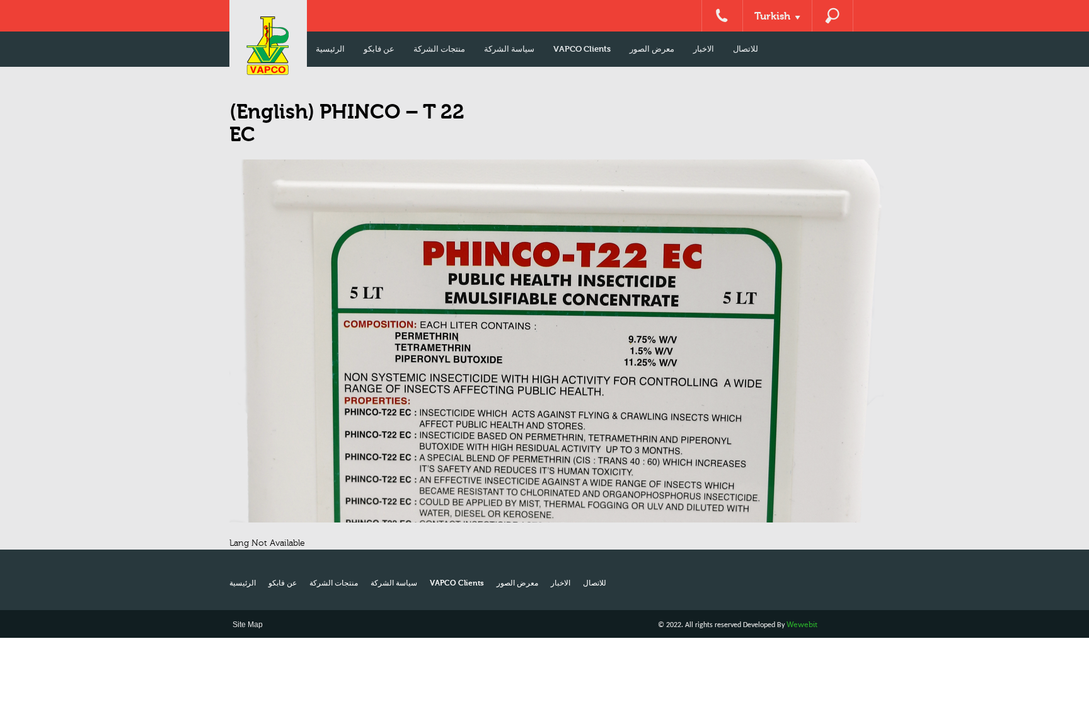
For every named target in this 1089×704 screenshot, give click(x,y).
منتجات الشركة (439, 49)
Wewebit (801, 624)
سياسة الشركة (509, 49)
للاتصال (745, 49)
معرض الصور (652, 49)
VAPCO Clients (582, 49)
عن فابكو (379, 49)
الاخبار (703, 49)
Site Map (248, 624)
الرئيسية (330, 49)
